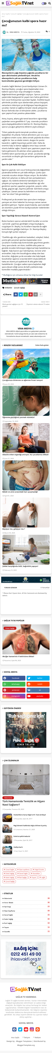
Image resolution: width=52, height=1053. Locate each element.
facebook (15, 678)
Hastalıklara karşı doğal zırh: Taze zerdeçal (30, 815)
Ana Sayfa (6, 14)
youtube (40, 696)
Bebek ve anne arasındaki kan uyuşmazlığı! (20, 492)
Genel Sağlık (23, 873)
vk (40, 690)
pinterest (15, 690)
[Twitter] (21, 294)
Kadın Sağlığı (10, 877)
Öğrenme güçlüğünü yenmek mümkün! (18, 417)
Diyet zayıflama (24, 870)
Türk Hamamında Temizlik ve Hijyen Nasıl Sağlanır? (23, 803)
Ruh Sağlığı (23, 877)
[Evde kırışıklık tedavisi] (7, 839)
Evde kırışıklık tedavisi (22, 836)
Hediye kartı (18, 847)
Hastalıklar (36, 873)
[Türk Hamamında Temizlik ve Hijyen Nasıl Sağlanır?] (26, 779)
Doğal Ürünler (39, 870)
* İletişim (26, 1037)
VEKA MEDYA (25, 328)
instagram (15, 696)
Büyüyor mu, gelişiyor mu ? (13, 529)
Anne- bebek (27, 902)
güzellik (27, 931)
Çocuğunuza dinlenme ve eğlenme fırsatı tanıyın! (22, 380)
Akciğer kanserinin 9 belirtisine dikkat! (18, 657)
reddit (39, 684)
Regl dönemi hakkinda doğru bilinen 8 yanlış (30, 825)
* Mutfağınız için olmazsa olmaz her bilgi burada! (22, 275)
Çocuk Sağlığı (16, 14)
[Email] (35, 294)
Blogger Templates (24, 1041)
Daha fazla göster (42, 345)
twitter (39, 678)
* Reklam (37, 1037)
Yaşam (34, 877)
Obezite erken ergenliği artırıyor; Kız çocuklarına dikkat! (25, 455)
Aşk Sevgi (27, 907)
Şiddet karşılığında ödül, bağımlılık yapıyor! (20, 566)
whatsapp (16, 684)
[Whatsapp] (25, 294)
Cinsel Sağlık (10, 870)
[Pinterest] (30, 294)
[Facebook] (16, 294)
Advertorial (27, 898)
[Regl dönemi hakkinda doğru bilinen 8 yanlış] (7, 828)
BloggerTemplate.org (26, 1045)
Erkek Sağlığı (10, 873)
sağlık (43, 877)
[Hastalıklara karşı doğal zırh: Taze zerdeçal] (7, 818)
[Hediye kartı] (7, 850)
